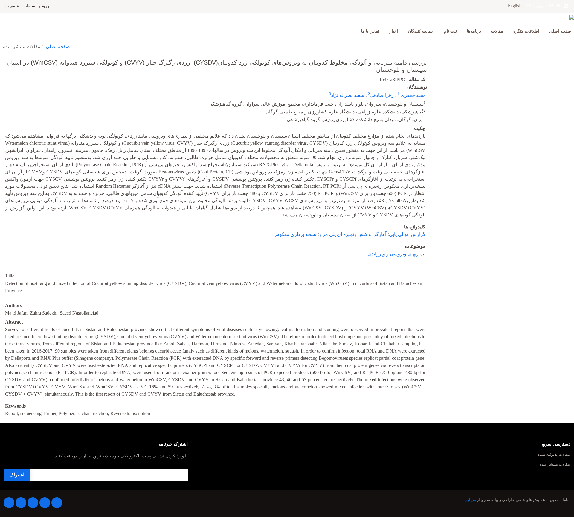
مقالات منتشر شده (554, 464)
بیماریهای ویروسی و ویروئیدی (396, 253)
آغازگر (380, 234)
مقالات (497, 31)
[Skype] (9, 502)
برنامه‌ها (474, 31)
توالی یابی (398, 234)
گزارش (418, 234)
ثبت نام (450, 31)
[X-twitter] (44, 502)
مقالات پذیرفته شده (554, 455)
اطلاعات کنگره (526, 31)
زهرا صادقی (382, 95)
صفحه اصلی (560, 31)
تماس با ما (370, 31)
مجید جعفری (412, 95)
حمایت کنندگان (421, 31)
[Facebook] (56, 502)
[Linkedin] (33, 502)
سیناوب (470, 500)
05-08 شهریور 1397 (545, 6)
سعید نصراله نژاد (347, 95)
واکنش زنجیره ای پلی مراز (345, 234)
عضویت (12, 5)
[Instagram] (21, 502)
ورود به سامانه (36, 5)
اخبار (394, 31)
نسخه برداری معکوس (294, 234)
